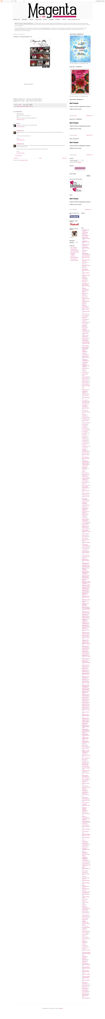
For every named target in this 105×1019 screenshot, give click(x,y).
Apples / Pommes (85, 255)
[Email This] (26, 104)
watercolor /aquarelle (84, 957)
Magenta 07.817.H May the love (85, 615)
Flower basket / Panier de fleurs (85, 487)
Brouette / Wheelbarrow (84, 306)
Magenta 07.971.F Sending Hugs (85, 623)
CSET (83, 369)
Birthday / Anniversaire (84, 289)
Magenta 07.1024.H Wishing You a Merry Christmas (86, 582)
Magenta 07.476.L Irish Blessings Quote (85, 593)
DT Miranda (84, 440)
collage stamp (85, 354)
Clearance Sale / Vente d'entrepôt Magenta (85, 348)
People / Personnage (84, 817)
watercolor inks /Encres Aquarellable (86, 964)
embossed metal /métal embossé (85, 464)
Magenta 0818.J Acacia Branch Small (86, 662)
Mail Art (83, 743)
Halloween (84, 524)
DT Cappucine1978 (86, 397)
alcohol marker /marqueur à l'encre (86, 247)
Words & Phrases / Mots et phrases (85, 995)
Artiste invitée (84, 262)
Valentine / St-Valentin (85, 942)
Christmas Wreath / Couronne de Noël (86, 343)
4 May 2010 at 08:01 (20, 126)
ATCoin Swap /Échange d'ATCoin (85, 270)
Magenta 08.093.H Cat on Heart (85, 649)
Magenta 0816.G (85, 658)
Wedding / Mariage (86, 980)
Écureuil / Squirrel (85, 454)
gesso (83, 506)
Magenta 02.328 (85, 575)
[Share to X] (29, 104)
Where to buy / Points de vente (74, 19)
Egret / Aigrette (85, 457)
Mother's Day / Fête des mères (86, 771)
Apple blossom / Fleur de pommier (85, 254)
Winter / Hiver (84, 986)
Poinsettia (84, 823)
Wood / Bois (84, 993)
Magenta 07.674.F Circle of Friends (85, 612)
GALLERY (45, 19)
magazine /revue (85, 556)
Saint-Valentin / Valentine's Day (85, 844)
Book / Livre (84, 297)
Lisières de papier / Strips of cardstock (86, 552)
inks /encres (84, 535)
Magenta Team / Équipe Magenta (85, 730)
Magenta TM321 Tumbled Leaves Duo (85, 738)
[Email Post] (24, 104)
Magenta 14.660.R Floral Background (85, 674)
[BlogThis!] (27, 104)
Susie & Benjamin (85, 912)
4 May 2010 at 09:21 (20, 153)
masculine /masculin (86, 755)
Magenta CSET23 (85, 712)
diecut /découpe (85, 376)
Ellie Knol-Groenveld (75, 252)
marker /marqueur (85, 748)
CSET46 (84, 371)
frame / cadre (84, 494)
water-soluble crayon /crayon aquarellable (86, 953)
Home (40, 158)
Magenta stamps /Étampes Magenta (23, 106)
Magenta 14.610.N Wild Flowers (85, 671)
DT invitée (84, 427)
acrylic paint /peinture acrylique (85, 241)
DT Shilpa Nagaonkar (84, 450)
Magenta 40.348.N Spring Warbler (85, 689)
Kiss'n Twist (84, 538)
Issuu (75, 115)
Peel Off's (84, 812)
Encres (83, 470)
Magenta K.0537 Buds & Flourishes (85, 560)
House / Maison (85, 533)
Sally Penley (84, 847)
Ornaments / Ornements (84, 790)
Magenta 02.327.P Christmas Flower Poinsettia (85, 572)
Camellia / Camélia (86, 311)
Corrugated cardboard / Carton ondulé (86, 365)
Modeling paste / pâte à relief (85, 764)
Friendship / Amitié (85, 496)
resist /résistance (85, 831)
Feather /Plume (85, 476)
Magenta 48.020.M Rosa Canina (86, 703)
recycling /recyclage (86, 829)
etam (83, 471)
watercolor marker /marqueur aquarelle (86, 968)
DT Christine (84, 404)
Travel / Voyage (85, 932)
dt (82, 388)
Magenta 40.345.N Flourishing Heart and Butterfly (85, 686)
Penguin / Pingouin (86, 813)
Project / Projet (85, 825)
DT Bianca (84, 393)
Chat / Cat (84, 323)
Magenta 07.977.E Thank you (85, 628)
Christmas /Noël (85, 333)
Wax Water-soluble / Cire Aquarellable (86, 977)
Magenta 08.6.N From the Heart (85, 652)
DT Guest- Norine (85, 422)
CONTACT (64, 19)
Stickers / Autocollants (84, 907)
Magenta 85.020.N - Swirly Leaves (86, 708)
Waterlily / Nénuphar (86, 974)
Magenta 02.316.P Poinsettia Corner (85, 566)
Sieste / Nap (84, 870)
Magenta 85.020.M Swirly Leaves (86, 705)
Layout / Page (85, 547)
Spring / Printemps (85, 894)
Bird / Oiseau (84, 283)
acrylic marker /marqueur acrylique (86, 238)
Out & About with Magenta (85, 793)
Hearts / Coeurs (85, 528)
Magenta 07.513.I (85, 599)
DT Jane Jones (85, 430)
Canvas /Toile (85, 314)
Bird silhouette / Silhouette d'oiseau (86, 285)
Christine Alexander (74, 260)
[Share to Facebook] (30, 104)
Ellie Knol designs (85, 458)
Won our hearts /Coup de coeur (85, 991)
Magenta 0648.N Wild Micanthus (85, 577)
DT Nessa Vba (85, 443)
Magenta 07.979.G (85, 630)
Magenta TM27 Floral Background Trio (85, 735)
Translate (79, 162)
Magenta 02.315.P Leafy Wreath (85, 564)
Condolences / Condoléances (85, 360)
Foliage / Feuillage (85, 490)
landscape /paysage (86, 542)
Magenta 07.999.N (85, 637)
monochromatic (85, 766)
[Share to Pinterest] (31, 104)
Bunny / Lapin (85, 307)
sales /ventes (84, 845)
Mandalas (84, 745)
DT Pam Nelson (85, 446)
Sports (83, 890)
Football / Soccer (85, 493)
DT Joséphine (85, 433)
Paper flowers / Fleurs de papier (85, 798)
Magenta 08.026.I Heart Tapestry (85, 647)
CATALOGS (31, 19)
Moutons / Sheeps (85, 772)
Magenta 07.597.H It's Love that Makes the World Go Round (86, 608)
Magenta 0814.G (85, 653)
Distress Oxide (85, 381)
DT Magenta (84, 389)
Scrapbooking (85, 860)
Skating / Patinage (85, 873)
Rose (83, 840)
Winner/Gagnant (85, 985)
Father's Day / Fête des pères (85, 475)
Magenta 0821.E (85, 665)
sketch (83, 876)
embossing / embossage (84, 468)
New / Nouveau (85, 779)
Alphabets (84, 250)
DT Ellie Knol (84, 417)
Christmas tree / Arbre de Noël (85, 340)
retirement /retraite (85, 837)
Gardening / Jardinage (84, 503)
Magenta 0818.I (85, 660)
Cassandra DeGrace (75, 250)
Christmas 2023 (85, 338)
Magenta (84, 558)
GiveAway (84, 517)
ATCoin (83, 267)
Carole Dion (73, 256)
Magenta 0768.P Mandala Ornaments (86, 643)
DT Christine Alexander (84, 406)
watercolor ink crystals (85, 961)
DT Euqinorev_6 (85, 418)
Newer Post (16, 158)
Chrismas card (85, 331)
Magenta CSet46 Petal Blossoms (85, 719)
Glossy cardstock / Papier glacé (85, 520)
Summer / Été (84, 911)
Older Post (64, 158)
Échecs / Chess (85, 453)
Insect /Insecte (85, 536)
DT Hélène (84, 425)
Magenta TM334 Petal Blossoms (85, 742)
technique (84, 919)
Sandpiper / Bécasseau (84, 853)
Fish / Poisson (85, 480)
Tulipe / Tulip (84, 937)
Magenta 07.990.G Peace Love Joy (85, 633)
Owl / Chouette (85, 794)
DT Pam (83, 444)
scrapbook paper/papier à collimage (85, 858)
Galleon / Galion (85, 501)
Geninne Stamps (85, 505)
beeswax (84, 281)
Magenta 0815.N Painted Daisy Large (86, 656)
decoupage (84, 374)
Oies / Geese (84, 785)
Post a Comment (18, 155)
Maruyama (84, 754)
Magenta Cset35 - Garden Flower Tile (86, 715)
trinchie (83, 935)
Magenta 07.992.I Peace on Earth (85, 636)
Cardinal (84, 320)
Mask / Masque (85, 758)
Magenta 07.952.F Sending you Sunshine (85, 620)
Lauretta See (19, 130)
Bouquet (84, 303)
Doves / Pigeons (85, 384)
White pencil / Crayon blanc (84, 983)
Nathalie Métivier (74, 249)
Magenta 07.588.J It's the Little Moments (85, 604)
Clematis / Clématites (84, 351)
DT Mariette (84, 438)
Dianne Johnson (74, 258)
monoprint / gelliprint (86, 767)
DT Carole (84, 400)
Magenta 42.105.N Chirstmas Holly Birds (85, 692)
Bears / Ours (84, 280)
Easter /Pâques (85, 451)
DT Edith (84, 414)
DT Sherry (84, 447)
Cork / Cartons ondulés (85, 363)
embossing (84, 466)
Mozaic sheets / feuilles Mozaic (85, 776)
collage (83, 353)
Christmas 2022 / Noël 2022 (85, 336)
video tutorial (84, 947)
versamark (84, 945)
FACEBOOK (51, 19)
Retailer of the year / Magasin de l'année (86, 835)
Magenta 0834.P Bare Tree (85, 669)
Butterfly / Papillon (85, 309)
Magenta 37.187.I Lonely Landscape (85, 682)
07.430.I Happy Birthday (85, 233)
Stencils (83, 904)
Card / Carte (84, 315)
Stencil (83, 900)
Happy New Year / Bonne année (85, 527)
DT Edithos (84, 415)
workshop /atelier (85, 998)
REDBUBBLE (24, 19)
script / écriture (85, 862)
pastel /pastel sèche (86, 800)
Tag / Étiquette (85, 915)
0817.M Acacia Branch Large (85, 235)
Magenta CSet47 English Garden (85, 721)
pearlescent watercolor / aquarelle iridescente (84, 809)
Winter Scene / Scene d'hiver (85, 989)
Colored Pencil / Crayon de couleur (85, 357)
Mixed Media (84, 762)
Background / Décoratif (84, 278)
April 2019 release (85, 257)
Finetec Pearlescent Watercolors (86, 479)
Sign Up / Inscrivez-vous (80, 168)
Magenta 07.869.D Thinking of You (85, 617)
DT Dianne (84, 410)
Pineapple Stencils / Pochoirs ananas (86, 822)
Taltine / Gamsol (85, 916)
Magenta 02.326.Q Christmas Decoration (85, 569)
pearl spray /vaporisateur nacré (86, 805)
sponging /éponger (86, 882)
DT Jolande (84, 431)
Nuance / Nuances (85, 783)
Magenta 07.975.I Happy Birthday (85, 626)
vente (83, 944)
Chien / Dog (84, 327)
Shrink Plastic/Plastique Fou (86, 868)
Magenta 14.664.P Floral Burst (85, 677)
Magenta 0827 (85, 666)
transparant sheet (85, 931)
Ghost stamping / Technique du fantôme (85, 509)
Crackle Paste (85, 368)
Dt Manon (84, 437)
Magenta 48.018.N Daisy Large (85, 700)
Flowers (83, 489)
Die (83, 375)
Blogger (61, 1008)
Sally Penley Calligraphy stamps (86, 849)
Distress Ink (84, 379)
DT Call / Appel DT (85, 395)
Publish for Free (89, 115)
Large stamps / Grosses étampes (85, 545)
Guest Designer (85, 523)
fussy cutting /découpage (84, 499)
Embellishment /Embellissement (85, 462)
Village (83, 948)
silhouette (84, 872)
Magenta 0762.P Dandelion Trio (85, 641)
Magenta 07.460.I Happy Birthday (85, 591)
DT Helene (84, 424)
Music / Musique (85, 777)
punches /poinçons (86, 826)
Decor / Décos (85, 372)
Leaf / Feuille (84, 548)
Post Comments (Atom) (23, 160)
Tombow (84, 929)
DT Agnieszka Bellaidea (85, 392)
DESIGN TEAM (38, 19)
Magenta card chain (86, 709)
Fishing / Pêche (85, 482)
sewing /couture (85, 863)
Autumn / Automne (85, 272)
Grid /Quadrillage (85, 521)
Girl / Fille (84, 516)
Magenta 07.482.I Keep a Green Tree (86, 597)
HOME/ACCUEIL (16, 19)
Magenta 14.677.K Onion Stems (85, 680)
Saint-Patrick (84, 841)
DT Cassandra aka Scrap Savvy (86, 402)
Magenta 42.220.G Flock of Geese (85, 695)
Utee (83, 940)
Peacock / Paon (85, 802)
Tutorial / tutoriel (85, 938)
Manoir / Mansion (85, 746)
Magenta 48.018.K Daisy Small (85, 698)
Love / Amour (84, 555)
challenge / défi (85, 322)
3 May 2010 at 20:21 (20, 119)
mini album (84, 761)
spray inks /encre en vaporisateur (86, 892)
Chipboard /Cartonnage (84, 330)
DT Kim (83, 434)
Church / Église (85, 345)
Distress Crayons (85, 378)
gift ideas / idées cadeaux (85, 515)
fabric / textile (84, 472)
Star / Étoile (84, 899)
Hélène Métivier (74, 247)
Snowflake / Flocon (86, 880)
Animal (83, 251)
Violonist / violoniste (86, 950)
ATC (83, 263)
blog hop (84, 295)
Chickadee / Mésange (84, 326)
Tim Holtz (31, 106)
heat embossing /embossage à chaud (86, 531)
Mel (17, 123)
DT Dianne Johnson (86, 412)
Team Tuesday (85, 918)
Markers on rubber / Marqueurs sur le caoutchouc (86, 751)
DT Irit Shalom (85, 428)
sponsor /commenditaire (85, 888)
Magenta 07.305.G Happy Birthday (85, 588)
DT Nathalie (84, 441)
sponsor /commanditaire (85, 886)
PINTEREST (57, 19)
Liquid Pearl (84, 550)
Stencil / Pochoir (85, 902)
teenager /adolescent (84, 922)
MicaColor (84, 759)
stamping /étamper (85, 896)
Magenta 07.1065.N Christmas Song (86, 586)
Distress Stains (85, 382)
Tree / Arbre (84, 934)
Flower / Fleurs (85, 485)
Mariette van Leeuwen (73, 254)
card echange (85, 319)
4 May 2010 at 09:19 (20, 139)
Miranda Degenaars (74, 257)
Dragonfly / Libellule (86, 385)
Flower (83, 483)
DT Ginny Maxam (85, 420)
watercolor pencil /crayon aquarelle (85, 971)
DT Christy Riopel (85, 408)
